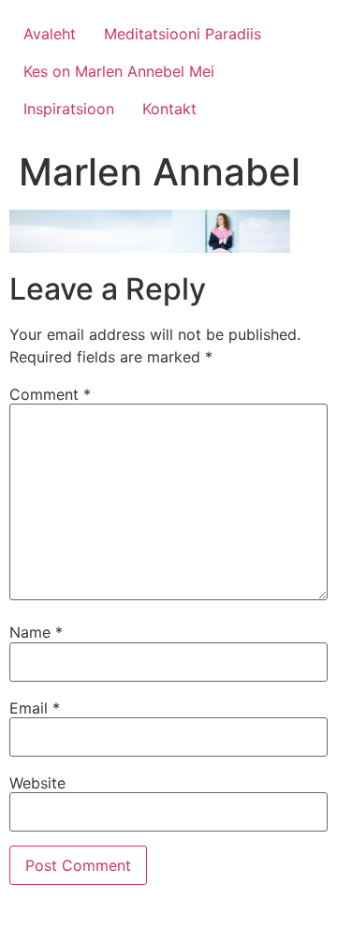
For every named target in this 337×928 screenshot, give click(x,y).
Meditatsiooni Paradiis (182, 33)
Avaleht (49, 33)
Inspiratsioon (68, 108)
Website (37, 782)
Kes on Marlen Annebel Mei (118, 71)
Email (34, 707)
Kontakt (169, 108)
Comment (50, 394)
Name (36, 632)
